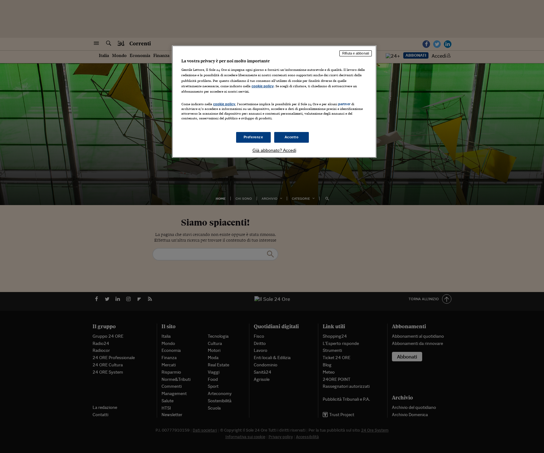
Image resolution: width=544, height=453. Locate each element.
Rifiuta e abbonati (355, 53)
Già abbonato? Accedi (274, 150)
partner (344, 104)
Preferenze (253, 137)
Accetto (292, 137)
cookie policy (263, 86)
